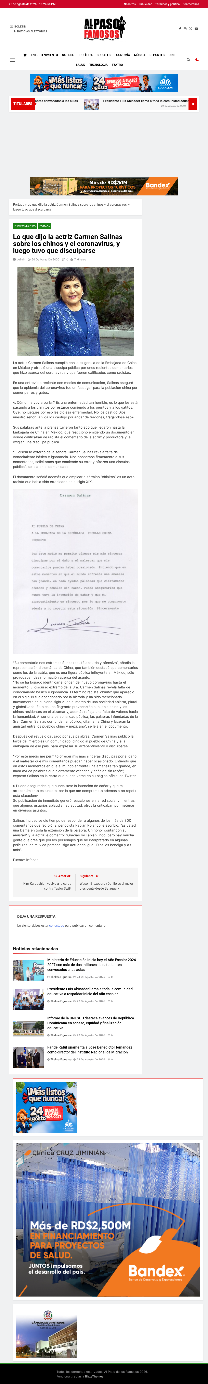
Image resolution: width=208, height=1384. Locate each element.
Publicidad (145, 4)
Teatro (117, 65)
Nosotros (130, 4)
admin (21, 259)
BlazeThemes (94, 1376)
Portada (18, 204)
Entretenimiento (44, 55)
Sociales (103, 55)
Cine (172, 55)
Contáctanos (191, 4)
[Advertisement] (104, 142)
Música (139, 55)
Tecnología (98, 65)
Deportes (157, 55)
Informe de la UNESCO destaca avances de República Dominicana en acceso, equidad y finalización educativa (90, 1023)
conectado (56, 925)
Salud (80, 65)
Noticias (68, 55)
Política (86, 55)
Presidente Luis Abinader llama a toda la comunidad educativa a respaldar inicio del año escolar (131, 101)
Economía (122, 55)
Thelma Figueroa (61, 977)
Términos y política (167, 4)
